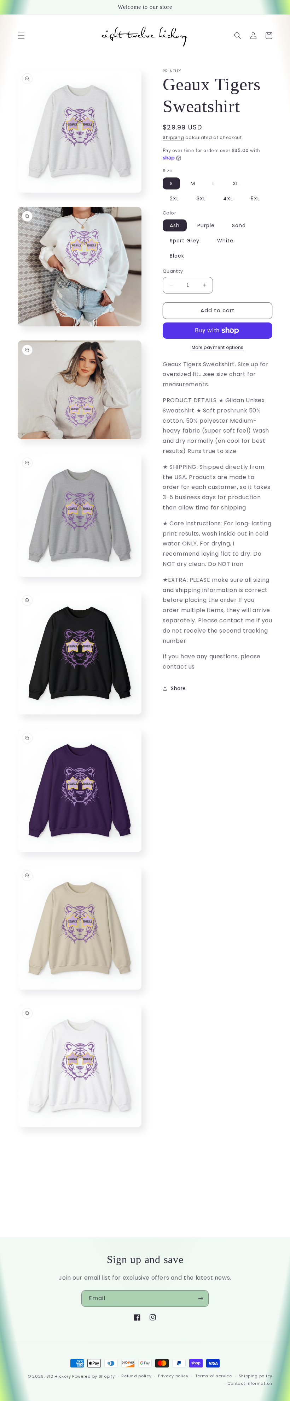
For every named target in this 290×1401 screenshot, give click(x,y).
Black (177, 255)
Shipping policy (256, 1376)
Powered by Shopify (93, 1376)
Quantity (173, 271)
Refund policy (136, 1376)
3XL (201, 198)
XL (236, 183)
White (225, 240)
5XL (255, 198)
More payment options (218, 347)
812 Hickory (58, 1376)
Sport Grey (184, 240)
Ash (175, 225)
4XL (228, 198)
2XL (174, 198)
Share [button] (178, 688)
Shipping (173, 137)
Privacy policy (173, 1376)
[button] (21, 35)
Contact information (249, 1383)
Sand (239, 225)
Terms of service (213, 1376)
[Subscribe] (200, 1298)
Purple (206, 225)
